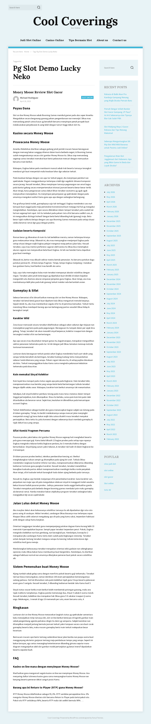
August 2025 (112, 240)
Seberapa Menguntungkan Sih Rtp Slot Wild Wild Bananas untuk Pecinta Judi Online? (117, 144)
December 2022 (113, 395)
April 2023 (111, 376)
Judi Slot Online (30, 40)
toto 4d (107, 489)
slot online (108, 470)
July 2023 (111, 361)
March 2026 (112, 206)
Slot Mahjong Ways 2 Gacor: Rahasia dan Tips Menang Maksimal (116, 129)
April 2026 (111, 201)
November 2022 (113, 400)
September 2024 (114, 293)
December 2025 (113, 221)
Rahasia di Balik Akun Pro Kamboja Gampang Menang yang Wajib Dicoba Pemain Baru (118, 97)
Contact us (119, 40)
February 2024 (113, 327)
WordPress (74, 718)
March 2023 (112, 381)
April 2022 (111, 429)
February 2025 (113, 269)
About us (102, 40)
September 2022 (114, 410)
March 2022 (112, 434)
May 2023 (111, 371)
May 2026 (111, 197)
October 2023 (112, 347)
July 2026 (111, 192)
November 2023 (113, 342)
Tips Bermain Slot (80, 40)
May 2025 (111, 255)
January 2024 (112, 332)
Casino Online (55, 40)
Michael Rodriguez (29, 97)
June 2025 (111, 250)
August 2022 (112, 414)
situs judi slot (110, 464)
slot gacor (108, 477)
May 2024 (111, 313)
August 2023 (112, 356)
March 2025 (112, 264)
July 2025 (111, 245)
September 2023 (114, 352)
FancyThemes (97, 718)
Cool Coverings (75, 20)
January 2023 (112, 390)
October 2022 (112, 405)
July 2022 (111, 419)
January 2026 (112, 216)
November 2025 (113, 226)
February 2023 (113, 385)
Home (26, 51)
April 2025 (111, 260)
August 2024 (112, 298)
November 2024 (113, 284)
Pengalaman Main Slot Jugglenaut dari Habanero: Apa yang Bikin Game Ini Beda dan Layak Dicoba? (117, 161)
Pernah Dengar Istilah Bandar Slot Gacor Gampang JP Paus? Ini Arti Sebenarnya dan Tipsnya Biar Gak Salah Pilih (118, 113)
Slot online (108, 483)
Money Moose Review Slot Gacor (38, 92)
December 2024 (113, 279)
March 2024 (112, 322)
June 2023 (111, 366)
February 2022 (113, 439)
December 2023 (113, 337)
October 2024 (112, 289)
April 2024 (111, 318)
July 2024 (111, 303)
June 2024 (111, 308)
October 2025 (112, 230)
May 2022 (111, 424)
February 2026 (113, 211)
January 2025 (112, 274)
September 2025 (114, 235)
